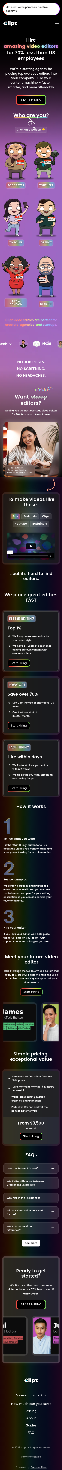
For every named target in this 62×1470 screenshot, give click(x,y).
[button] (56, 23)
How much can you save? (31, 1403)
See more (31, 1243)
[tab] (15, 516)
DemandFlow (39, 1467)
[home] (10, 23)
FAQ (31, 1432)
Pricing (31, 1411)
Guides (31, 1425)
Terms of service (31, 1457)
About (31, 1418)
